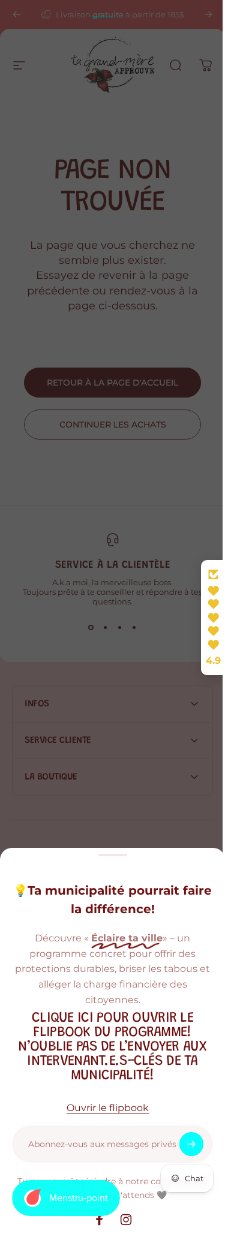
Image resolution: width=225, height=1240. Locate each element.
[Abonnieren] (191, 1144)
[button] (204, 617)
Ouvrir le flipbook (108, 1107)
